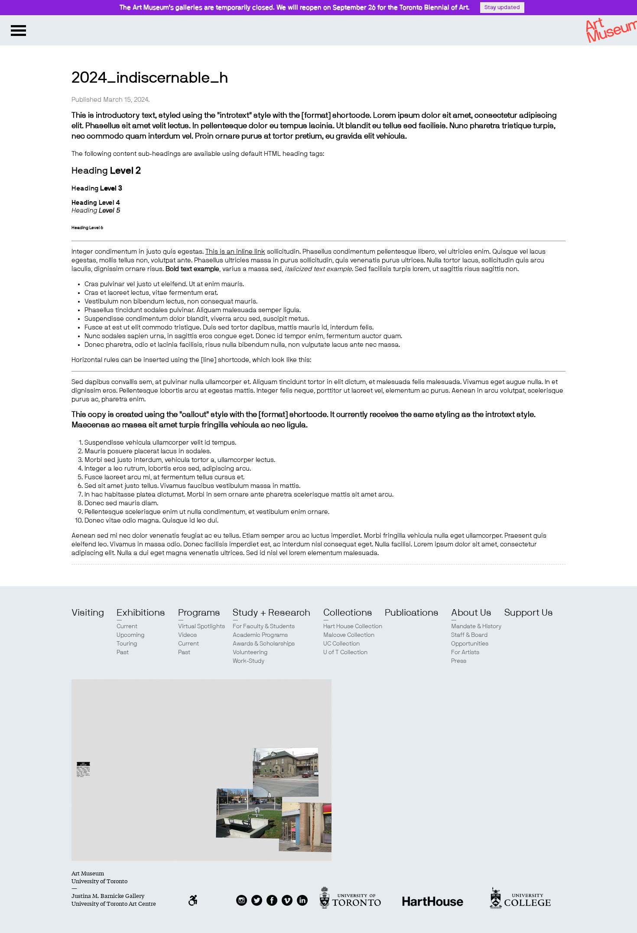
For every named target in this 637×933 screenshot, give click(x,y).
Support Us (528, 612)
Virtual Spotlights (201, 626)
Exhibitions (141, 612)
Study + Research (271, 612)
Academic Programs (260, 635)
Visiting (88, 612)
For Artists (465, 652)
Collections (347, 612)
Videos (187, 635)
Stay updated (502, 7)
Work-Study (248, 661)
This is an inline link (235, 252)
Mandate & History (476, 626)
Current (127, 626)
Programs (199, 612)
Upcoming (131, 635)
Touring (127, 644)
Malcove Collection (348, 635)
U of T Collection (345, 652)
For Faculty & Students (264, 626)
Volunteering (250, 652)
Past (123, 652)
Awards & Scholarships (264, 644)
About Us (471, 612)
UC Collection (341, 644)
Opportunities (469, 644)
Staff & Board (469, 635)
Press (458, 661)
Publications (412, 612)
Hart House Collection (352, 626)
